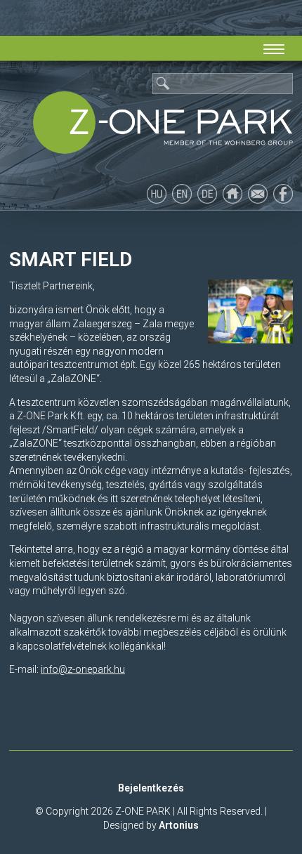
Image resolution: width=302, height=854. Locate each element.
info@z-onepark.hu (83, 669)
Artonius (179, 825)
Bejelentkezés (151, 788)
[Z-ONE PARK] (163, 123)
